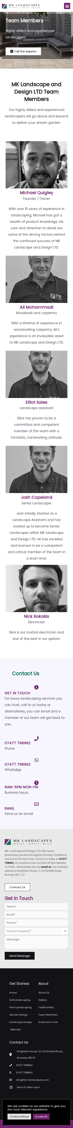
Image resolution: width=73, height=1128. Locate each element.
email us (46, 866)
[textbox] (34, 931)
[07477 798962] (36, 738)
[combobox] (36, 931)
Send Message (19, 956)
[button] (67, 6)
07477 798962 (18, 743)
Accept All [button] (41, 1116)
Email (9, 808)
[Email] (36, 804)
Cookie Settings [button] (19, 1116)
